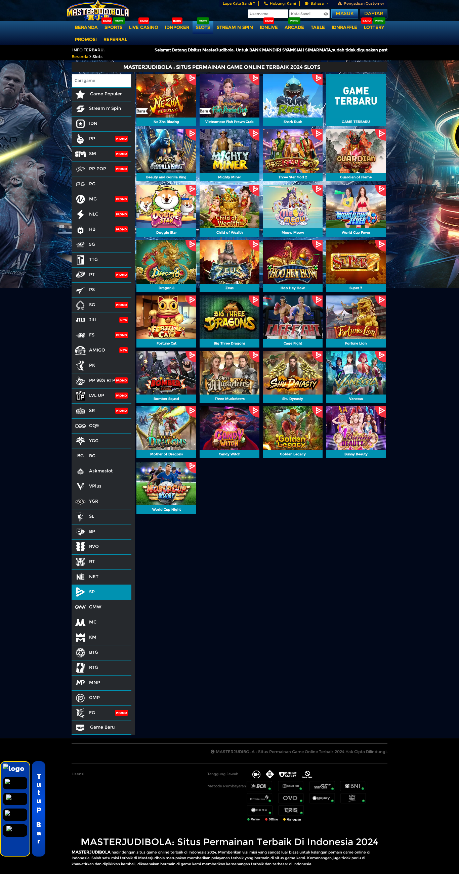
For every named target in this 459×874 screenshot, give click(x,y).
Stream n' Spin (105, 108)
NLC (93, 214)
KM (92, 637)
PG (92, 183)
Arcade (294, 27)
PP (92, 138)
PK (92, 365)
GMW (95, 606)
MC (93, 622)
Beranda (86, 27)
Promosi (86, 39)
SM (92, 153)
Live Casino (143, 27)
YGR (93, 501)
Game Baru (102, 727)
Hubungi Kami (283, 3)
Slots (203, 27)
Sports (113, 27)
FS (91, 334)
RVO (94, 546)
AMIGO (97, 350)
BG (92, 455)
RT (92, 561)
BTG (93, 652)
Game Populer (105, 93)
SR (92, 410)
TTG (93, 259)
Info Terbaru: (88, 49)
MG (93, 198)
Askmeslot (101, 470)
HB (92, 229)
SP (92, 591)
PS (92, 289)
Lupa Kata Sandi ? (239, 3)
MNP (94, 682)
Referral (115, 39)
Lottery (374, 27)
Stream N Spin (235, 27)
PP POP (97, 168)
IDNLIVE (269, 27)
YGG (93, 440)
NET (93, 576)
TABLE (318, 27)
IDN (93, 123)
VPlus (95, 486)
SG (92, 304)
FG (92, 712)
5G (92, 244)
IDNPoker (177, 27)
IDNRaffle (344, 27)
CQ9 (94, 425)
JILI (92, 319)
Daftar (373, 13)
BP (92, 531)
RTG (93, 667)
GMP (94, 697)
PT (92, 274)
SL (91, 516)
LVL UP (96, 395)
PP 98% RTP (102, 380)
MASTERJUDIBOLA (91, 852)
